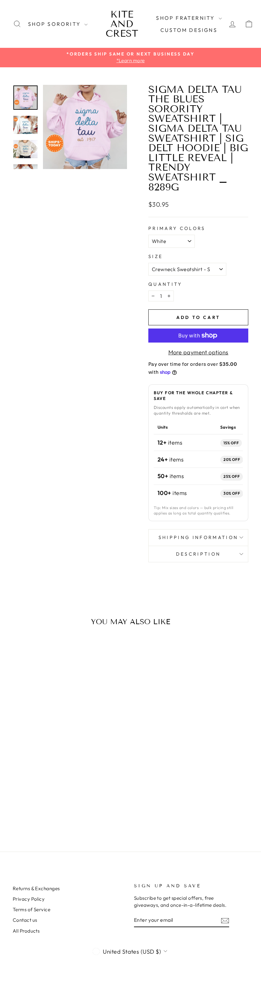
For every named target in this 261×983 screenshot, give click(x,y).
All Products (26, 931)
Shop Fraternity (186, 18)
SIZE (155, 256)
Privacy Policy (29, 899)
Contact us (25, 920)
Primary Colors (176, 228)
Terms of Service (31, 909)
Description (198, 554)
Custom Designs (188, 30)
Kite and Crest (122, 24)
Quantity (165, 284)
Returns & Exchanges (36, 888)
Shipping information (198, 537)
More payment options (198, 352)
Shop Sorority (55, 24)
